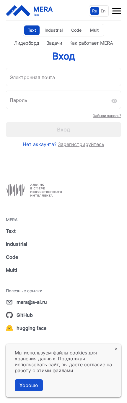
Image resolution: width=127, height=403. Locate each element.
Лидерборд (26, 43)
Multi (95, 30)
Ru (94, 10)
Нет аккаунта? (63, 144)
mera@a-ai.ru (32, 302)
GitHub (25, 315)
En (103, 10)
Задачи (54, 43)
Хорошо (28, 385)
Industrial (54, 30)
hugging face (31, 328)
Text (32, 30)
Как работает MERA (91, 43)
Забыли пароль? (107, 115)
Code (76, 30)
